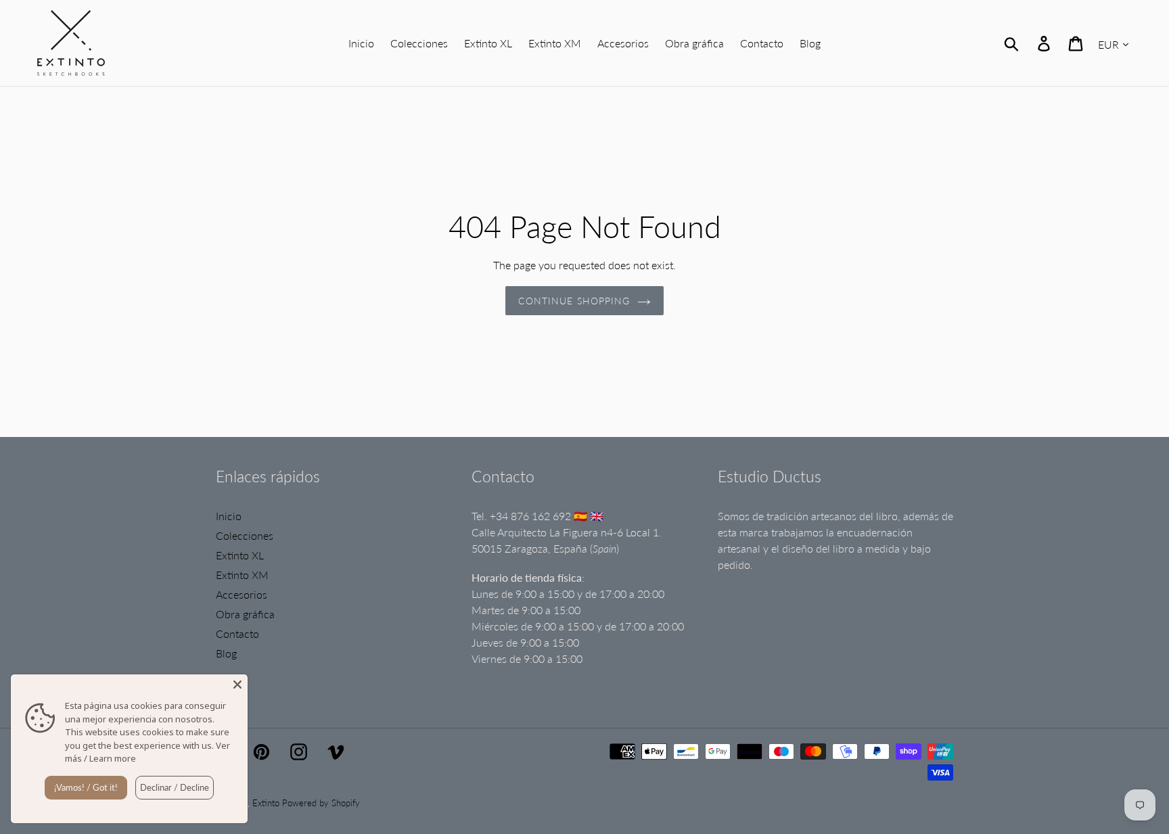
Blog (226, 653)
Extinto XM (242, 574)
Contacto (237, 633)
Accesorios (241, 594)
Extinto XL (240, 555)
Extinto (265, 802)
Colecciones (244, 535)
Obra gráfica (245, 613)
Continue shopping (574, 300)
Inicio (229, 515)
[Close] (237, 684)
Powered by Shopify (321, 802)
